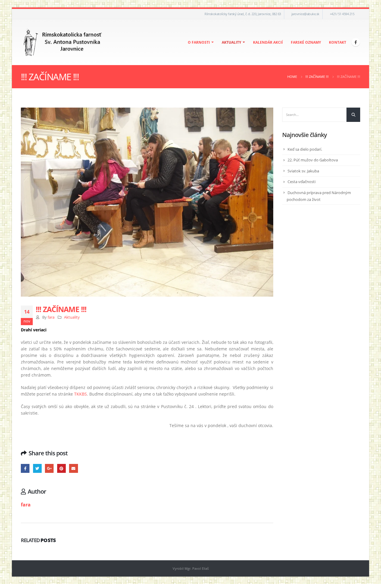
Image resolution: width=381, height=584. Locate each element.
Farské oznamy (306, 42)
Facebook (25, 468)
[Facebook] (356, 42)
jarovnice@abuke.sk (305, 14)
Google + (49, 468)
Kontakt (337, 42)
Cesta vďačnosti (302, 181)
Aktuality (231, 42)
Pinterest (61, 468)
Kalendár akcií (268, 42)
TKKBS (80, 394)
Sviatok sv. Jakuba (303, 171)
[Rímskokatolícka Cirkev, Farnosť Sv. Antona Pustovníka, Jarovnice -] (63, 42)
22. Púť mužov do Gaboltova (313, 160)
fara (51, 317)
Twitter (37, 468)
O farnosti (199, 42)
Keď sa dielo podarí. (305, 149)
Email (73, 468)
